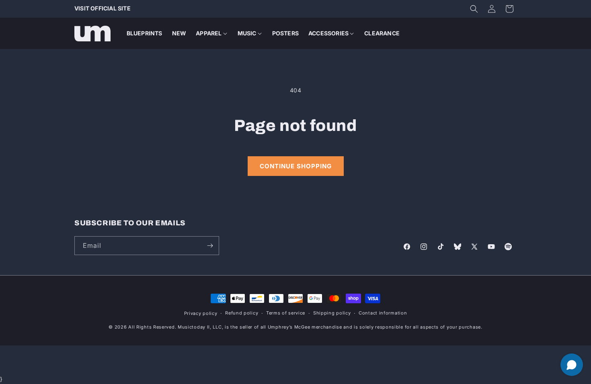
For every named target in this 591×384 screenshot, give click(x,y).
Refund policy (241, 313)
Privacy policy (201, 313)
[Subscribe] (210, 245)
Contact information (383, 313)
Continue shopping (296, 166)
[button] (474, 9)
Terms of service (285, 313)
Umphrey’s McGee (289, 327)
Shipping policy (332, 313)
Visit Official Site (102, 8)
